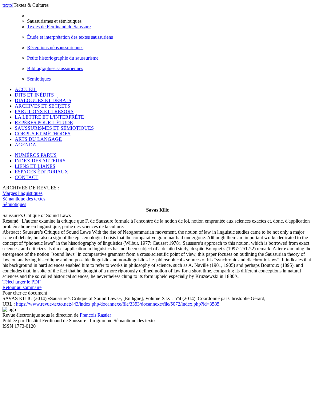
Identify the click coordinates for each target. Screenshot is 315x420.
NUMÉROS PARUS (36, 155)
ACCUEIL (26, 89)
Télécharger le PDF (21, 281)
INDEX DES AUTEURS (40, 160)
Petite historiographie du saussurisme (62, 58)
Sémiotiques (39, 78)
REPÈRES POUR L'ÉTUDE (44, 122)
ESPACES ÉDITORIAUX (41, 171)
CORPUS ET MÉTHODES (42, 133)
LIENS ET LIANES (35, 166)
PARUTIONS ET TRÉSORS (44, 111)
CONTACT (26, 177)
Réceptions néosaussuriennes (55, 47)
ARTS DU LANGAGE (38, 139)
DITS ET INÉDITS (34, 94)
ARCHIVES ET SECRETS (42, 106)
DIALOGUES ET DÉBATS (43, 100)
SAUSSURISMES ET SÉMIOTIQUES (54, 128)
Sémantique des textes (23, 198)
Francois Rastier (95, 315)
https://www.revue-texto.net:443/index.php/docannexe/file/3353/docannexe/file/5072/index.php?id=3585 (117, 304)
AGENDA (25, 144)
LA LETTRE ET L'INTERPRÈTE (49, 117)
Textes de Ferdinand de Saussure (59, 26)
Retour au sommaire (22, 287)
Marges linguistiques (22, 193)
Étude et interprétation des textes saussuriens (70, 37)
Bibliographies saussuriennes (55, 68)
